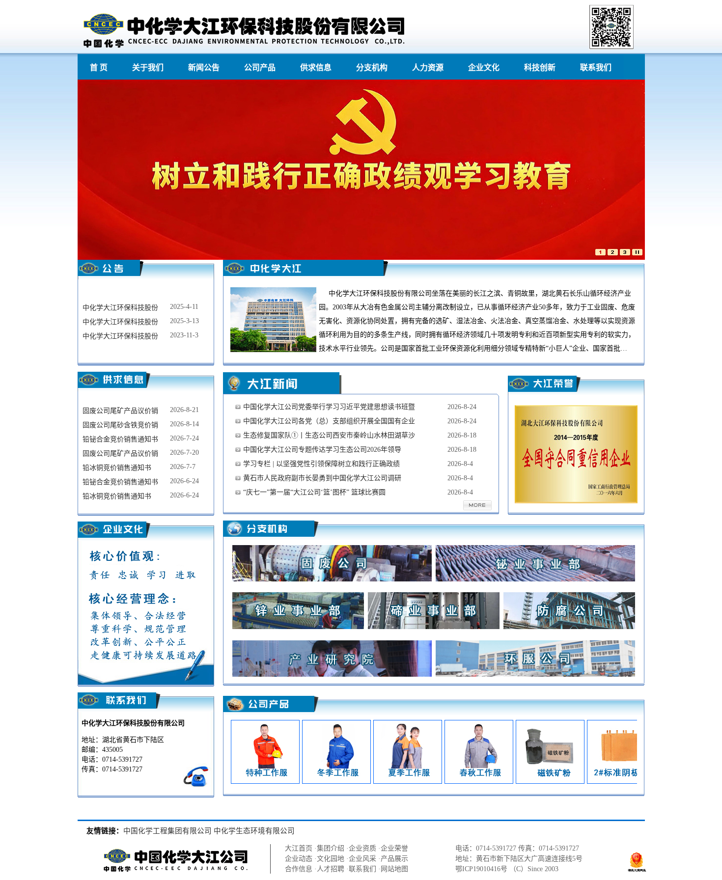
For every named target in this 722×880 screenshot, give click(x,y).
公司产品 (260, 67)
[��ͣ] (637, 253)
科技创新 (539, 67)
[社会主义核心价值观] (600, 253)
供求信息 (316, 67)
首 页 (99, 67)
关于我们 (148, 67)
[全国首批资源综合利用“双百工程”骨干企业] (613, 253)
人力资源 (428, 67)
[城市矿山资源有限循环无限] (625, 253)
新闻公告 (204, 67)
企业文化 (484, 67)
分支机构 (372, 67)
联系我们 (595, 67)
